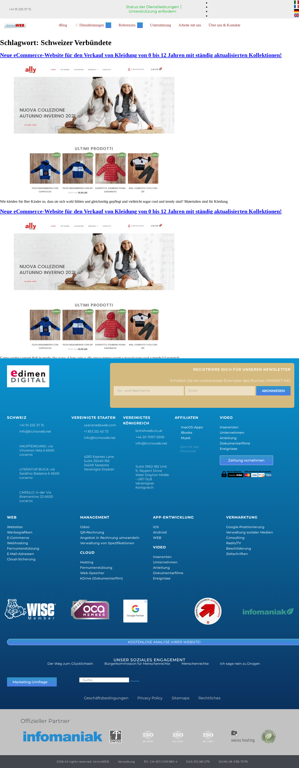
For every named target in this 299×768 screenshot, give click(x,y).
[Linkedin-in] (54, 399)
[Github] (95, 399)
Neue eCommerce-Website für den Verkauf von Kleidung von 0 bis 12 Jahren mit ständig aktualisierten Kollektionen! (141, 55)
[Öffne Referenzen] (140, 25)
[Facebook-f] (13, 399)
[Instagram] (40, 399)
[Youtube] (82, 399)
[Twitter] (26, 399)
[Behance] (68, 399)
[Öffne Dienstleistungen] (108, 25)
